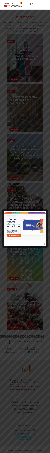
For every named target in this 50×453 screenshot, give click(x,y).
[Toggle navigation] (43, 4)
